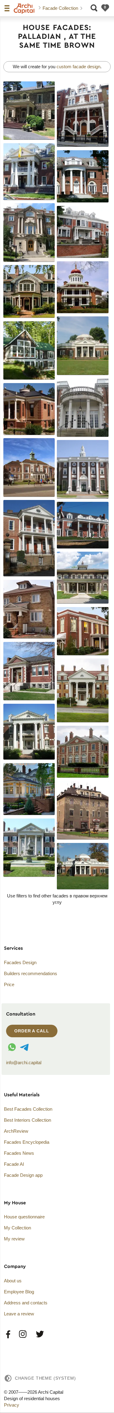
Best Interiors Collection (27, 1120)
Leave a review (19, 1313)
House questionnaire (24, 1216)
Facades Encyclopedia (26, 1142)
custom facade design (78, 66)
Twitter (39, 1334)
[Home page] (24, 8)
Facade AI (14, 1164)
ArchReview (16, 1131)
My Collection (17, 1227)
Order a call (31, 1030)
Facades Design (20, 962)
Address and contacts (25, 1302)
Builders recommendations (30, 973)
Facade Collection (61, 8)
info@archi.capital (23, 1062)
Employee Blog (19, 1291)
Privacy (11, 1404)
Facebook (8, 1334)
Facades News (19, 1153)
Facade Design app (23, 1175)
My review (14, 1238)
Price (9, 984)
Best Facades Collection (28, 1109)
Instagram (23, 1334)
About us (13, 1280)
